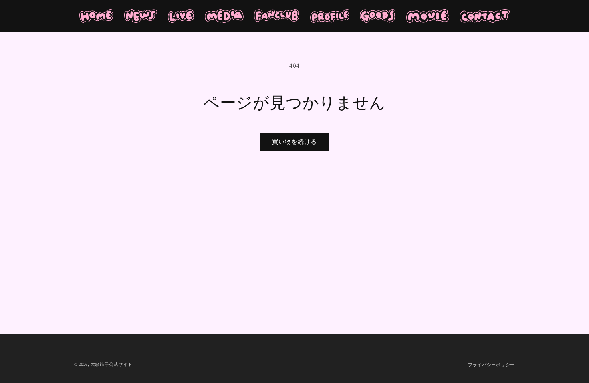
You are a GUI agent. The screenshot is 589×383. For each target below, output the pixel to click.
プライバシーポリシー (491, 364)
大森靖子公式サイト (112, 364)
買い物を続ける (294, 141)
